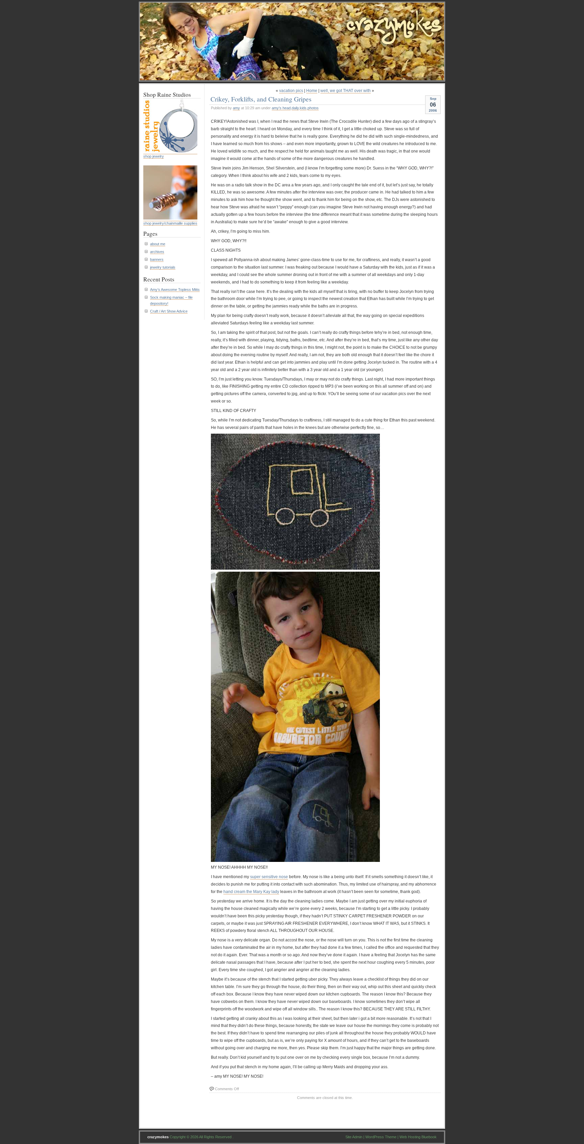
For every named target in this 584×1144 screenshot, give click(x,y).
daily (295, 108)
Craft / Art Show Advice (169, 311)
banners (157, 259)
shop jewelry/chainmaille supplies (170, 223)
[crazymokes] (292, 78)
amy (236, 108)
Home (311, 90)
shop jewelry (153, 156)
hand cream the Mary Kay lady (251, 891)
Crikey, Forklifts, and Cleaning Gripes (261, 98)
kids (303, 108)
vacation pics (291, 90)
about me (157, 244)
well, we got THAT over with (345, 90)
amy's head (281, 108)
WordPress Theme (380, 1137)
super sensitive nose (269, 876)
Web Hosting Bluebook (418, 1137)
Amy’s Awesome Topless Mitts (175, 290)
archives (157, 252)
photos (313, 108)
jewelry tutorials (162, 267)
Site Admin (353, 1137)
